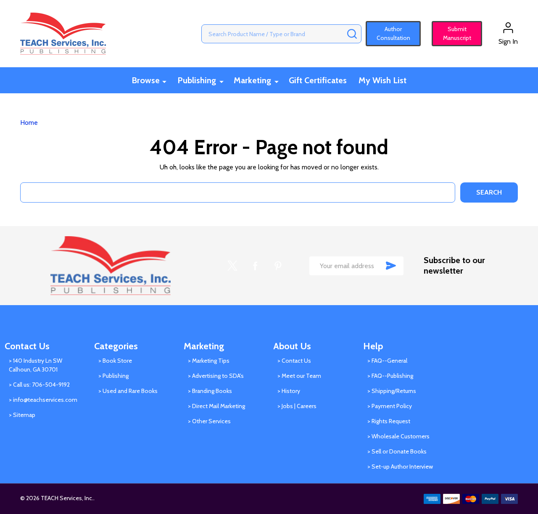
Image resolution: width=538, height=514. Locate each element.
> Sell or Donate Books (397, 451)
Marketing (252, 80)
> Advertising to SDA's (216, 376)
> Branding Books (210, 391)
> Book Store (115, 360)
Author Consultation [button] (393, 33)
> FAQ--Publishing (390, 376)
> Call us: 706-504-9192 (39, 384)
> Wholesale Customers (398, 436)
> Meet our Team (299, 376)
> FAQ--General (387, 360)
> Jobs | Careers (296, 406)
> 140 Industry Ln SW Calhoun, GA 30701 (35, 365)
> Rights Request (388, 421)
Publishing (196, 80)
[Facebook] (255, 265)
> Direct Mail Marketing (216, 406)
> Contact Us (294, 360)
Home (29, 123)
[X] (232, 265)
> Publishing (113, 376)
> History (288, 391)
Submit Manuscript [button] (453, 33)
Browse (146, 80)
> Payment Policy (389, 406)
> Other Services (209, 421)
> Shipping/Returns (391, 391)
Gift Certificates (318, 80)
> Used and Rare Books (128, 391)
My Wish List (382, 80)
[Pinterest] (277, 265)
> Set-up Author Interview (400, 466)
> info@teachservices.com (43, 399)
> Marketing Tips (208, 360)
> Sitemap (22, 415)
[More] (164, 81)
